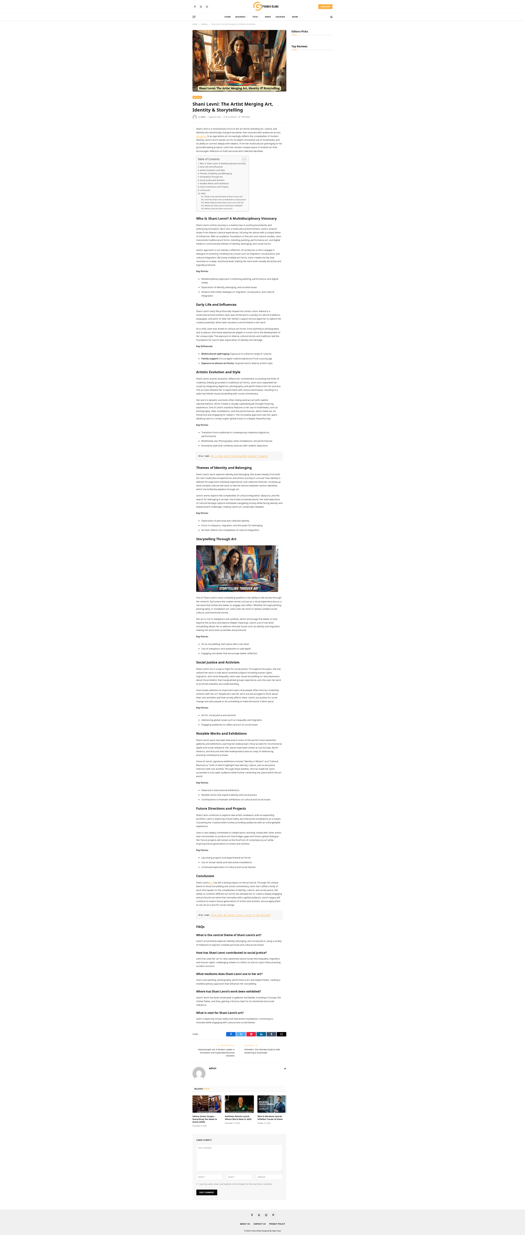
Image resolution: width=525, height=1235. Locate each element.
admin (203, 117)
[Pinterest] (182, 153)
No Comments (231, 117)
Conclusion (205, 190)
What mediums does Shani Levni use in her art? (224, 202)
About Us (245, 1224)
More (295, 16)
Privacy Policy (277, 1224)
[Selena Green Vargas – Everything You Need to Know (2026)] (206, 1104)
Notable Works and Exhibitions (214, 183)
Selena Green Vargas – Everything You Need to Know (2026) (204, 1119)
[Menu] (194, 17)
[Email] (182, 164)
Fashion (280, 16)
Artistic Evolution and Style (212, 170)
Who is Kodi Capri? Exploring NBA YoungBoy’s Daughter (239, 456)
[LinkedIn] (182, 147)
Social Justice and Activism (212, 180)
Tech (255, 16)
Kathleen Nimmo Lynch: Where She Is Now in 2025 (238, 1117)
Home (227, 16)
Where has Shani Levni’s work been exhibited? (224, 205)
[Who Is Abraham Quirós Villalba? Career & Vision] (271, 1104)
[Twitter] (182, 141)
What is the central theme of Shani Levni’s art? (224, 196)
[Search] (331, 17)
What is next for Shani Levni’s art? (219, 208)
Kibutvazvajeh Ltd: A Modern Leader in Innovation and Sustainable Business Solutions (216, 1052)
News (268, 16)
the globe (201, 136)
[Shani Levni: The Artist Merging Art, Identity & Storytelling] (239, 60)
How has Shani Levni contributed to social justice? (225, 199)
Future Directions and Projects (214, 186)
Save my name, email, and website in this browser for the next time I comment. (235, 1184)
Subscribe (325, 6)
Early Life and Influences (211, 166)
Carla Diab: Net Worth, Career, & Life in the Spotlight (240, 915)
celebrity (197, 97)
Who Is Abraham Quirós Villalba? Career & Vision (270, 1117)
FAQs (203, 193)
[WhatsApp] (182, 158)
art (211, 882)
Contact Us (259, 1224)
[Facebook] (182, 135)
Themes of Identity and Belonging (216, 173)
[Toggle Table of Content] (243, 159)
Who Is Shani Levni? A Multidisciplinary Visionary (223, 163)
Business (240, 16)
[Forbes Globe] (262, 6)
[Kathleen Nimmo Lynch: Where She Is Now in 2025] (239, 1104)
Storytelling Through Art (211, 176)
